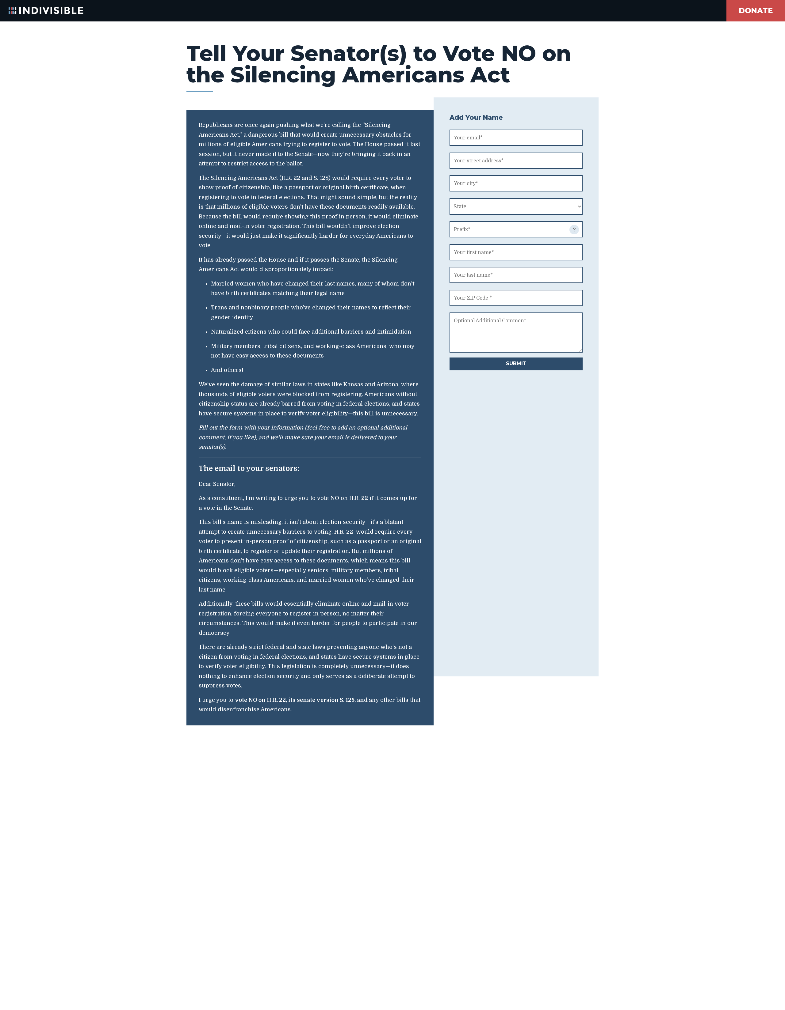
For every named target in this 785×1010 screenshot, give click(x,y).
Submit (516, 363)
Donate (756, 10)
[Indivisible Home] (41, 10)
